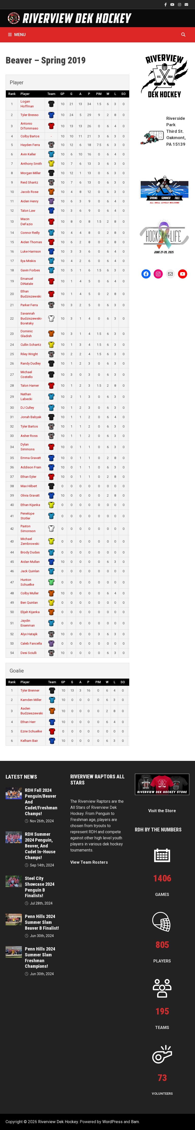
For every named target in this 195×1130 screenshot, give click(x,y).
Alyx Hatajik (29, 634)
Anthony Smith (31, 164)
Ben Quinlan (29, 602)
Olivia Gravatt (30, 495)
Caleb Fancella (31, 643)
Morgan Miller (31, 173)
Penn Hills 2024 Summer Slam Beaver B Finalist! (42, 922)
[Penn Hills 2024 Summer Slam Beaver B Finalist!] (14, 916)
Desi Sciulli (29, 653)
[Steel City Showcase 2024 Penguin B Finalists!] (14, 878)
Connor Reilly (30, 233)
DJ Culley (27, 408)
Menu (20, 34)
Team (51, 94)
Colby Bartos (30, 136)
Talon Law (28, 210)
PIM (99, 94)
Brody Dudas (30, 552)
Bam (135, 1121)
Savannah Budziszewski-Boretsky (31, 318)
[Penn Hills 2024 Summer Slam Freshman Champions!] (14, 949)
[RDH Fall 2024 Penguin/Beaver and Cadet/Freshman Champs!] (14, 790)
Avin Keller (28, 154)
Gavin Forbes (30, 270)
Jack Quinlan (30, 571)
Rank (11, 94)
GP (62, 94)
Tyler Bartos (29, 426)
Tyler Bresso (30, 115)
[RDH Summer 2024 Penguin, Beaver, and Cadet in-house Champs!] (14, 834)
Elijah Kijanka (30, 612)
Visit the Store (162, 810)
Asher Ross (29, 436)
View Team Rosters (89, 862)
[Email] (186, 4)
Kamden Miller (31, 700)
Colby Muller (30, 593)
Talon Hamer (30, 385)
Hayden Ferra (30, 145)
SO (123, 94)
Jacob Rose (29, 192)
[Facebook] (166, 4)
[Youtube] (173, 4)
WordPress (112, 1121)
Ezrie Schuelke (31, 731)
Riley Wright (29, 354)
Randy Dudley (31, 363)
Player (25, 94)
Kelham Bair (29, 741)
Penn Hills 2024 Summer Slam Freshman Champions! (40, 957)
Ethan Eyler (28, 477)
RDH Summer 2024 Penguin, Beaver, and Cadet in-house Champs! (40, 845)
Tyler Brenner (30, 690)
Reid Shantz (29, 182)
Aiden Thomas (31, 242)
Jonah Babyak (31, 417)
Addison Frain (31, 467)
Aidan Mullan (30, 562)
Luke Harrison (31, 251)
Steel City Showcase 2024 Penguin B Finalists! (39, 887)
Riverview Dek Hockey (58, 1121)
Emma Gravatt (31, 458)
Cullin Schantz (31, 345)
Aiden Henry (29, 201)
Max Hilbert (29, 486)
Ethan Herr (28, 722)
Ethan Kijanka (30, 505)
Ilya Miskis (28, 261)
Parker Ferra (29, 305)
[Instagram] (180, 4)
